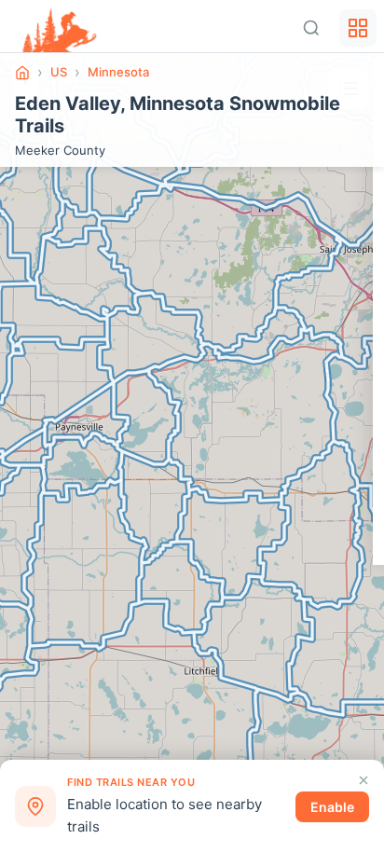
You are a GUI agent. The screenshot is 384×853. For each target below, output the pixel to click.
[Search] (311, 27)
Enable (332, 807)
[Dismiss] (363, 780)
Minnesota (118, 71)
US (58, 71)
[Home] (22, 73)
